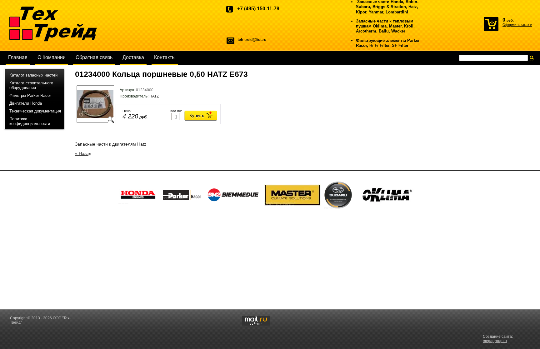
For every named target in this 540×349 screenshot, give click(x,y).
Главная (18, 57)
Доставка (133, 57)
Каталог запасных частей (33, 75)
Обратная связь (94, 57)
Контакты (165, 57)
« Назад (83, 153)
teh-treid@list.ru (252, 39)
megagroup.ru (495, 341)
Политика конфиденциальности (29, 121)
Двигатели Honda (25, 103)
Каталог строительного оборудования (31, 85)
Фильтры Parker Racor (30, 95)
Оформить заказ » (517, 25)
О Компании (52, 57)
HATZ (154, 96)
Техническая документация (35, 111)
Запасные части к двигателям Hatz (110, 144)
